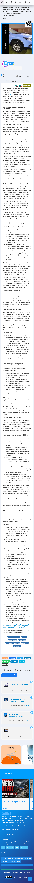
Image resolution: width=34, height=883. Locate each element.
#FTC (11, 94)
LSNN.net (10, 858)
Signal (22, 661)
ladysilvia (9, 68)
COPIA (5, 658)
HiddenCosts (17, 643)
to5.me (25, 865)
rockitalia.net (18, 865)
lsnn (10, 63)
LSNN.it (4, 858)
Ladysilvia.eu (5, 861)
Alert (29, 690)
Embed (6, 664)
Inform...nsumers (25, 643)
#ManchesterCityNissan (9, 625)
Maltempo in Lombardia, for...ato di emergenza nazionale (14, 802)
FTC (19, 637)
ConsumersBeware (13, 640)
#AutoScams (24, 625)
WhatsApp (6, 661)
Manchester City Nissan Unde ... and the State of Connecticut (19, 731)
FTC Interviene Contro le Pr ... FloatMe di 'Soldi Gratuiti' (18, 700)
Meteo (5, 808)
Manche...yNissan (11, 637)
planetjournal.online (7, 865)
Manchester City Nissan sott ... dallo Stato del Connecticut (17, 715)
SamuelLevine (17, 646)
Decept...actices (9, 643)
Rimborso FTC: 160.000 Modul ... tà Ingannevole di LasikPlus (19, 685)
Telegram (15, 661)
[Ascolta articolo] (17, 76)
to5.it (30, 865)
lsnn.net (7, 872)
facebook (13, 658)
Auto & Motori (27, 720)
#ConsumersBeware (8, 627)
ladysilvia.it (28, 858)
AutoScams (24, 637)
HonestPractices (22, 640)
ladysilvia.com (19, 858)
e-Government (27, 705)
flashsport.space (15, 861)
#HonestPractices (19, 627)
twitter (20, 658)
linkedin (28, 658)
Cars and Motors (19, 68)
